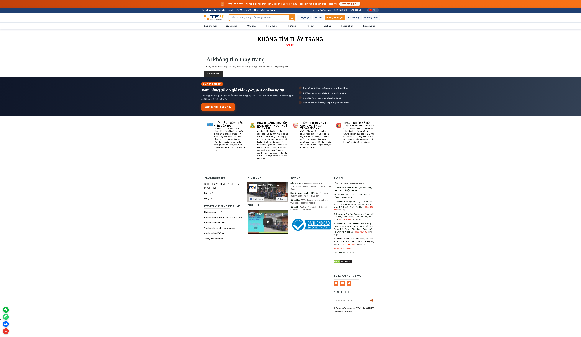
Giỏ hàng (354, 17)
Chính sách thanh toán (214, 222)
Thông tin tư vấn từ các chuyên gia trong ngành (314, 126)
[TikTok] (360, 10)
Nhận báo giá (336, 17)
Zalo (320, 17)
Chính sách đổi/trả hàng (215, 233)
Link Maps (341, 210)
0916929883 (342, 10)
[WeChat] (6, 310)
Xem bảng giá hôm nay (218, 106)
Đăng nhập (372, 17)
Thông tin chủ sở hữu (214, 238)
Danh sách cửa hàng (265, 10)
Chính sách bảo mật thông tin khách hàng (223, 217)
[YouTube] (356, 10)
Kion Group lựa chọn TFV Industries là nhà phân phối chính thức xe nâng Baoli (310, 186)
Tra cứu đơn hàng (322, 10)
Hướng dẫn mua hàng (214, 212)
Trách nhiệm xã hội (356, 123)
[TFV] (214, 17)
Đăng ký (208, 198)
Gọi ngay (306, 17)
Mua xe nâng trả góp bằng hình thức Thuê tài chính (272, 126)
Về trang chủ (213, 73)
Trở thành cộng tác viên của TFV (228, 124)
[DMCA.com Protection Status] (343, 262)
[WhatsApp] (6, 317)
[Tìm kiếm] (292, 17)
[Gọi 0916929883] (6, 331)
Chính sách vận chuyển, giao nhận (220, 228)
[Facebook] (352, 10)
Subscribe (371, 300)
